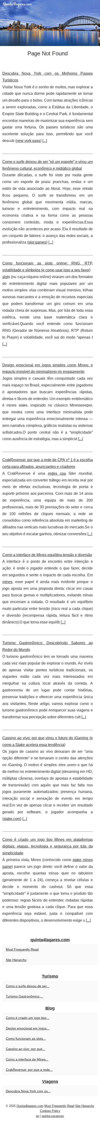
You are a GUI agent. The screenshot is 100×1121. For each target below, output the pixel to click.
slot (5, 277)
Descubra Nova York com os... (28, 1091)
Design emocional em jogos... (27, 1028)
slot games (37, 242)
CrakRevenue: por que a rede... (29, 1069)
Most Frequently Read (22, 949)
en (37, 1116)
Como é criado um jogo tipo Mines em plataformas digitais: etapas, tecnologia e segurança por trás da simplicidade (47, 846)
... (44, 141)
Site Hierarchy (16, 960)
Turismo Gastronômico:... (24, 996)
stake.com (11, 819)
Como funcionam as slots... (26, 1038)
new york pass (28, 141)
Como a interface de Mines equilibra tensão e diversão (47, 555)
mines (7, 582)
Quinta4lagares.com (30, 1106)
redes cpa (57, 473)
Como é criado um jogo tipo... (27, 1018)
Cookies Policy (50, 1111)
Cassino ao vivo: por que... (25, 1049)
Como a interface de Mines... (27, 1059)
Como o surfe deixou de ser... (27, 986)
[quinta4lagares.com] (50, 23)
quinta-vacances (53, 1116)
